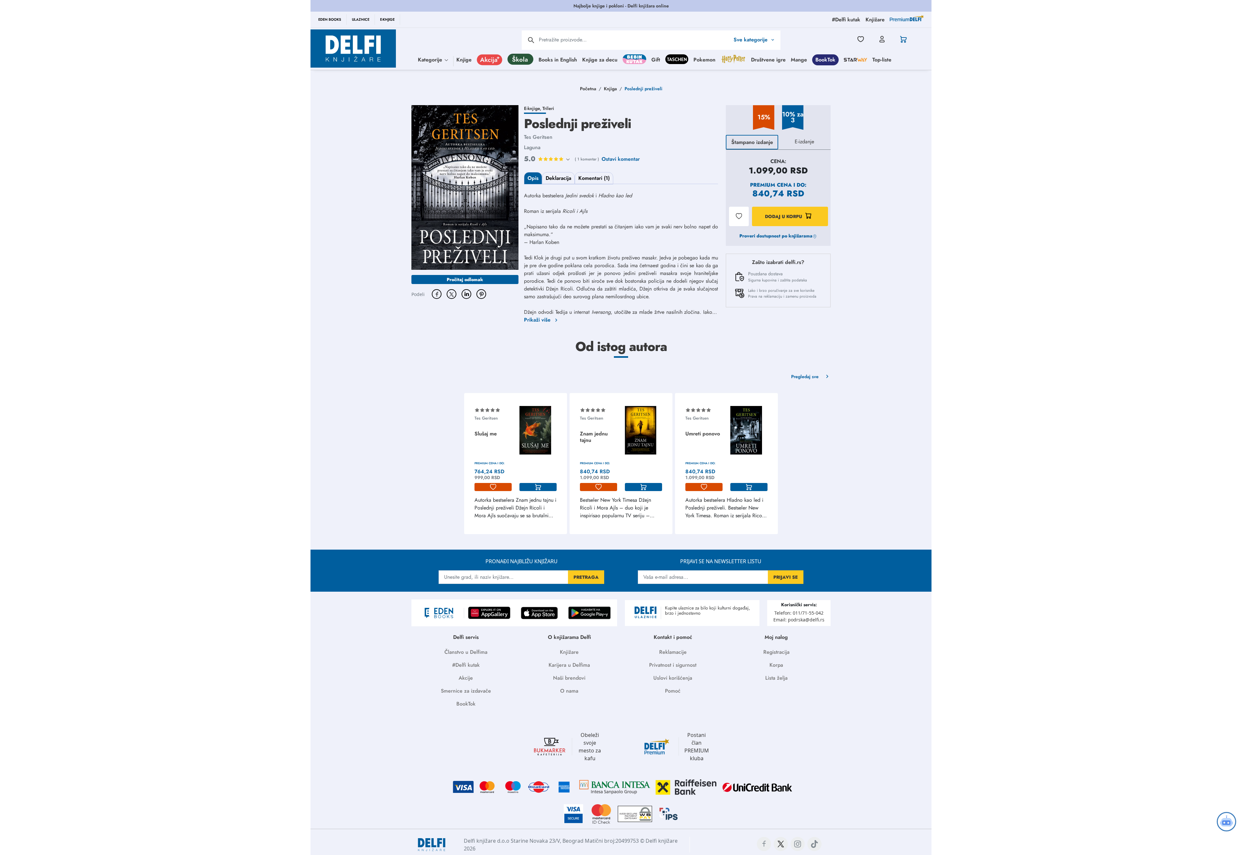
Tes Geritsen (538, 137)
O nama (569, 691)
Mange (799, 59)
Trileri (548, 108)
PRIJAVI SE (785, 577)
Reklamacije (673, 652)
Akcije (466, 678)
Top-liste (881, 59)
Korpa (776, 665)
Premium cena (771, 185)
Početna (588, 88)
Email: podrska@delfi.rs (798, 620)
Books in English (558, 59)
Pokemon (704, 59)
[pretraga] (531, 40)
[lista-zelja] (493, 487)
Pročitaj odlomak (465, 279)
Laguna (532, 147)
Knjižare (569, 652)
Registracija (776, 652)
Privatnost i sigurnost (672, 665)
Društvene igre (768, 59)
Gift (655, 59)
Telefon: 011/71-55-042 (798, 613)
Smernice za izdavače (466, 691)
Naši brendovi (569, 678)
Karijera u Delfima (569, 665)
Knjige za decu (599, 59)
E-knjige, (533, 108)
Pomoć (673, 691)
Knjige (464, 59)
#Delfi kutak (466, 665)
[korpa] (538, 487)
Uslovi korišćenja (672, 678)
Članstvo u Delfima (465, 652)
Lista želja (776, 678)
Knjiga (610, 88)
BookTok (825, 59)
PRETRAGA (586, 577)
